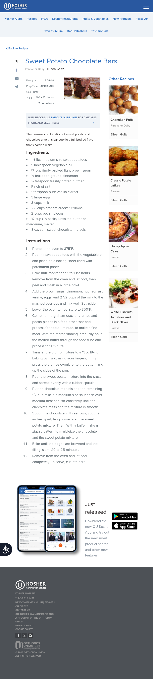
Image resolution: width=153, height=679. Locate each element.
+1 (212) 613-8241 (24, 597)
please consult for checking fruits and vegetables (62, 120)
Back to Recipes (18, 48)
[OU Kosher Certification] (16, 6)
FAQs (44, 19)
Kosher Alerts (14, 19)
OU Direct (21, 606)
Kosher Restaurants (65, 19)
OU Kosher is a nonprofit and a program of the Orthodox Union (34, 618)
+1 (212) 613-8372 (45, 602)
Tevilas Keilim (53, 31)
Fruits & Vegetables (95, 19)
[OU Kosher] (35, 585)
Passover (142, 19)
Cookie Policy (24, 629)
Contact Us (22, 610)
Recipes (32, 19)
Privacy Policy (24, 625)
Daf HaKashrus (77, 31)
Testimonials (99, 31)
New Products (122, 19)
